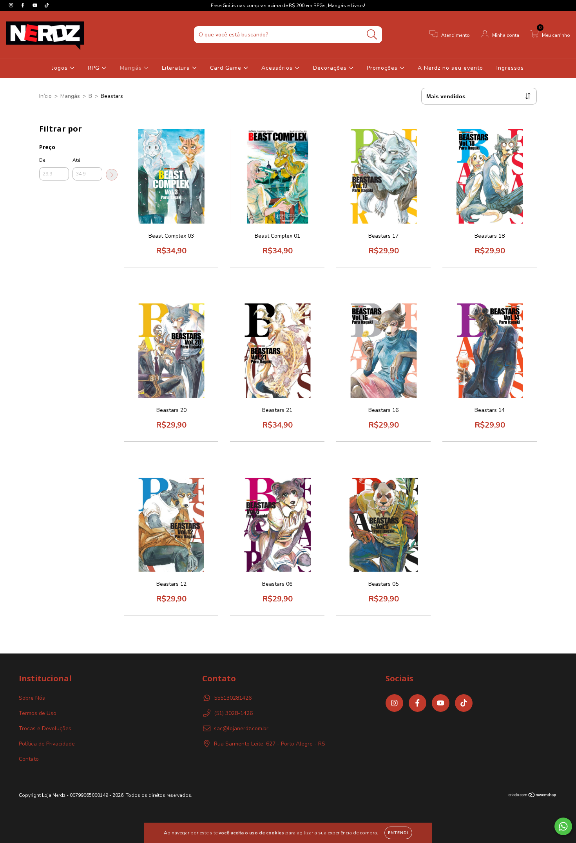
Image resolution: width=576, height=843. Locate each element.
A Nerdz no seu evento (450, 68)
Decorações (331, 68)
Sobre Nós (32, 698)
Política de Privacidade (47, 743)
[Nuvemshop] (532, 796)
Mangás (132, 68)
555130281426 (233, 698)
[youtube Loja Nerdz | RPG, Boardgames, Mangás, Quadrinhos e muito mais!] (36, 5)
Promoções (383, 68)
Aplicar (112, 175)
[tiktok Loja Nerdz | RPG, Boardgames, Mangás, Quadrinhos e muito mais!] (47, 5)
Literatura (177, 68)
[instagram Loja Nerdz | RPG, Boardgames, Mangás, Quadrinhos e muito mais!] (12, 5)
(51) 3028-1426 (233, 713)
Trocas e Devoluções (45, 728)
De (42, 160)
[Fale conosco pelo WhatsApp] (563, 826)
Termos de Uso (37, 713)
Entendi (398, 833)
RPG (94, 68)
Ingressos (510, 68)
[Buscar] (372, 34)
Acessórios (278, 68)
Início (45, 96)
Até (76, 160)
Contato (29, 759)
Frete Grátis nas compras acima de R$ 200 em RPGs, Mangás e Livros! (288, 5)
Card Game (226, 68)
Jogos (61, 68)
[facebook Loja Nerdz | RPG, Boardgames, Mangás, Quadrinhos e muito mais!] (23, 5)
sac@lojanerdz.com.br (241, 728)
